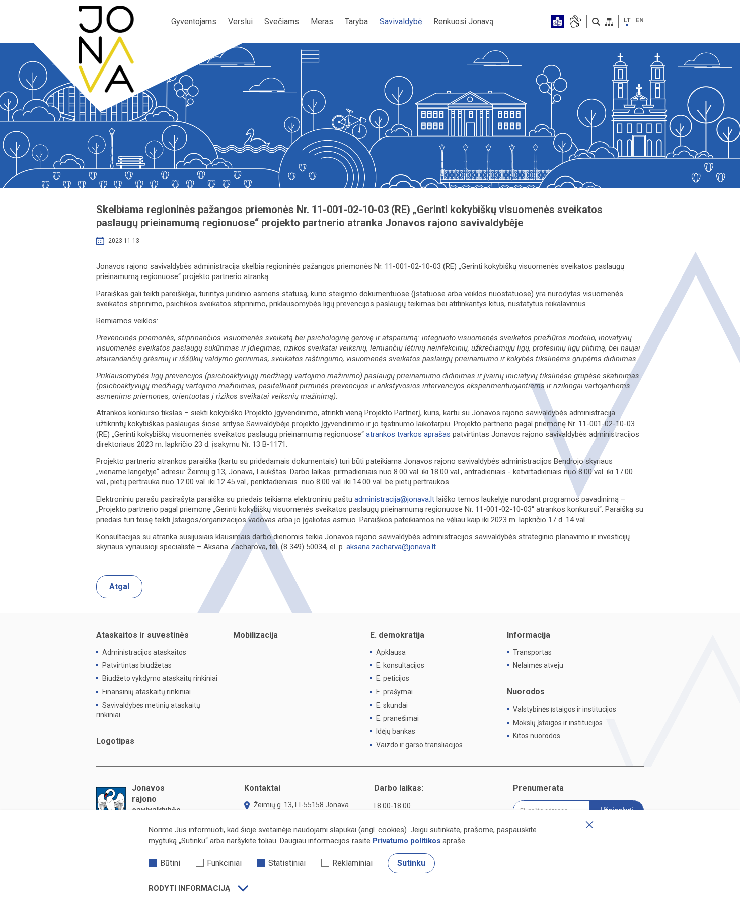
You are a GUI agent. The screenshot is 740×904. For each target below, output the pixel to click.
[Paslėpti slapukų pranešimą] (589, 824)
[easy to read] (557, 21)
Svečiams (281, 21)
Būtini (170, 863)
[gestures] (575, 21)
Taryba (356, 21)
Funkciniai (224, 863)
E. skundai (392, 705)
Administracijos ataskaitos (144, 652)
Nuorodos (526, 692)
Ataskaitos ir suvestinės (142, 635)
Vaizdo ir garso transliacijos (419, 745)
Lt (627, 20)
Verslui (240, 21)
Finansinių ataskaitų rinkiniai (146, 692)
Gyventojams (193, 21)
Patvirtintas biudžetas (137, 665)
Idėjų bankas (395, 731)
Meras (322, 21)
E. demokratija (397, 635)
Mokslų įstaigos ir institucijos (558, 723)
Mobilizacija (255, 635)
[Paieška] (596, 22)
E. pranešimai (397, 718)
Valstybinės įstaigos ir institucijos (564, 709)
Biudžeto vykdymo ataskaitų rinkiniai (159, 678)
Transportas (532, 652)
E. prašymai (394, 692)
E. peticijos (392, 678)
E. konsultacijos (400, 665)
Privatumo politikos (406, 840)
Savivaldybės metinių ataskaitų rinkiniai (148, 710)
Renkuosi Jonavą (463, 21)
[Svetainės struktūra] (609, 22)
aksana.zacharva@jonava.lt (391, 546)
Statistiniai (287, 863)
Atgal (119, 586)
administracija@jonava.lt (394, 499)
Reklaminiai (352, 863)
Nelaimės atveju (538, 665)
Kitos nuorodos (536, 736)
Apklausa (391, 652)
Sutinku (411, 863)
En (640, 20)
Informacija (528, 635)
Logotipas (115, 741)
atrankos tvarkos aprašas (408, 434)
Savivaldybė (401, 21)
